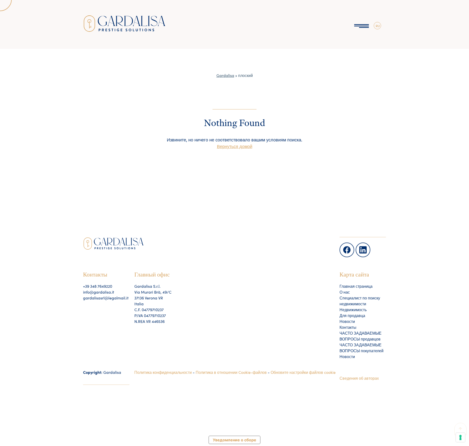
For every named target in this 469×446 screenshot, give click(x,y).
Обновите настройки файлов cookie (303, 372)
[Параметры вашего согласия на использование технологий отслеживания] (460, 437)
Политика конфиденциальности (163, 372)
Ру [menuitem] (377, 31)
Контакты (348, 327)
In (358, 245)
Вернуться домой (234, 146)
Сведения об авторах (359, 378)
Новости (347, 321)
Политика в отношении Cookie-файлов (231, 372)
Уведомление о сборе (234, 439)
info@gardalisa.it (98, 292)
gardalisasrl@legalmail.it (105, 297)
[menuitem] (377, 25)
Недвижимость (353, 309)
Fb (342, 245)
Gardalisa (225, 75)
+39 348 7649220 (97, 286)
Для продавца (352, 315)
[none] (377, 25)
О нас (345, 292)
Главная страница (356, 286)
